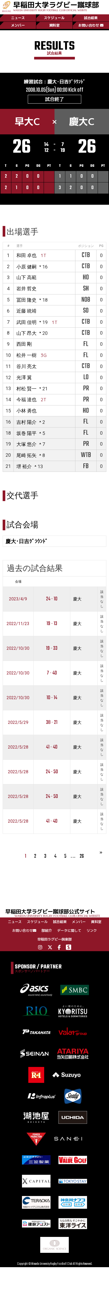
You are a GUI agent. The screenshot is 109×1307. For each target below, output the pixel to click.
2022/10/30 (18, 648)
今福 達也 (26, 399)
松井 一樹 (26, 355)
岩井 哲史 (26, 288)
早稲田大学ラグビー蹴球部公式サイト (52, 912)
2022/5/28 (18, 747)
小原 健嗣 (26, 267)
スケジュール (54, 17)
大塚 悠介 (26, 444)
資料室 (54, 25)
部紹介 (47, 930)
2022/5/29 (18, 722)
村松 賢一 (26, 388)
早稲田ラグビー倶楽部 (54, 939)
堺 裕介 (24, 466)
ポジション (86, 246)
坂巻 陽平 (26, 433)
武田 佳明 (26, 322)
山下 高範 (26, 277)
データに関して (69, 930)
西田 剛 (24, 344)
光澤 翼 (24, 377)
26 (82, 856)
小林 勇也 (26, 410)
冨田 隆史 (26, 300)
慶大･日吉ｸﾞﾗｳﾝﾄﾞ (66, 81)
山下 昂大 (26, 333)
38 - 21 (51, 722)
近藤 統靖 (26, 311)
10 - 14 (52, 698)
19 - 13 (52, 624)
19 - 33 (51, 648)
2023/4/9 (18, 598)
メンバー (18, 25)
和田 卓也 (26, 255)
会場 (18, 581)
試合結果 (91, 17)
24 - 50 (52, 772)
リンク (92, 930)
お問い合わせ (88, 25)
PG (101, 246)
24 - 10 (51, 599)
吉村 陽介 (26, 422)
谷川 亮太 (26, 366)
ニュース (18, 17)
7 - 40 (52, 673)
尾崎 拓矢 (26, 455)
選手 (19, 246)
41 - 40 (51, 747)
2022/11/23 (18, 623)
